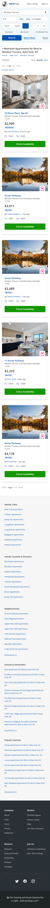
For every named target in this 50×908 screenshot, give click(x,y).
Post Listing (32, 3)
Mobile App (9, 858)
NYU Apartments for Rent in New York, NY (21, 669)
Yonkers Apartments (12, 514)
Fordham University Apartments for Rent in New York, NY (24, 676)
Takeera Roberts (14, 214)
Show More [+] (10, 655)
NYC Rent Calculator (35, 828)
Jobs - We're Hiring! (35, 853)
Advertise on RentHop (36, 849)
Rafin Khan (11, 379)
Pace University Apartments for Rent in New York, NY (24, 683)
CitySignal (8, 866)
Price (46, 60)
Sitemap (7, 862)
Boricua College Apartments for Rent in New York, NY (24, 707)
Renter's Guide (33, 819)
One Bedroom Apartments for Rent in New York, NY (24, 771)
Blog (29, 824)
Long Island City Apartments (16, 649)
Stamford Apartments (13, 539)
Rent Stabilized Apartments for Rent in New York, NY (24, 784)
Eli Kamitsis (12, 461)
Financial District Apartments (16, 613)
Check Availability (25, 144)
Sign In (45, 3)
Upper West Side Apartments (16, 623)
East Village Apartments (14, 618)
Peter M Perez (13, 131)
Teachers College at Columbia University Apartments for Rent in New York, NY (20, 723)
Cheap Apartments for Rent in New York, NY (22, 745)
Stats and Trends (11, 853)
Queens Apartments (12, 571)
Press (6, 819)
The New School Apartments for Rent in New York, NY (22, 699)
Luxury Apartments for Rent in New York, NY (22, 760)
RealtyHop (8, 833)
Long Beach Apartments (14, 524)
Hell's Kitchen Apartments (15, 634)
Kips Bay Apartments (13, 644)
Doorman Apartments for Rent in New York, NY (23, 750)
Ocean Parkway (13, 195)
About (6, 815)
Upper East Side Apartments (16, 628)
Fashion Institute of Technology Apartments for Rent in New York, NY (24, 691)
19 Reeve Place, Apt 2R (16, 113)
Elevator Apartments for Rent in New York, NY (23, 755)
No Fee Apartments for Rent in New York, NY (22, 765)
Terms (6, 824)
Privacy (7, 828)
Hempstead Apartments (14, 576)
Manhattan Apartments (14, 561)
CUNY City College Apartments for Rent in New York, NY (23, 715)
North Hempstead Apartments (17, 586)
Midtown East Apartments (15, 639)
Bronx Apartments (12, 592)
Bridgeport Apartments (14, 534)
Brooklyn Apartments (13, 566)
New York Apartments (13, 509)
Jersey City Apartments (13, 519)
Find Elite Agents (34, 815)
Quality (39, 60)
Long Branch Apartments (14, 529)
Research (8, 849)
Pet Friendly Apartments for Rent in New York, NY (24, 778)
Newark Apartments (12, 544)
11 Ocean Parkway (14, 360)
